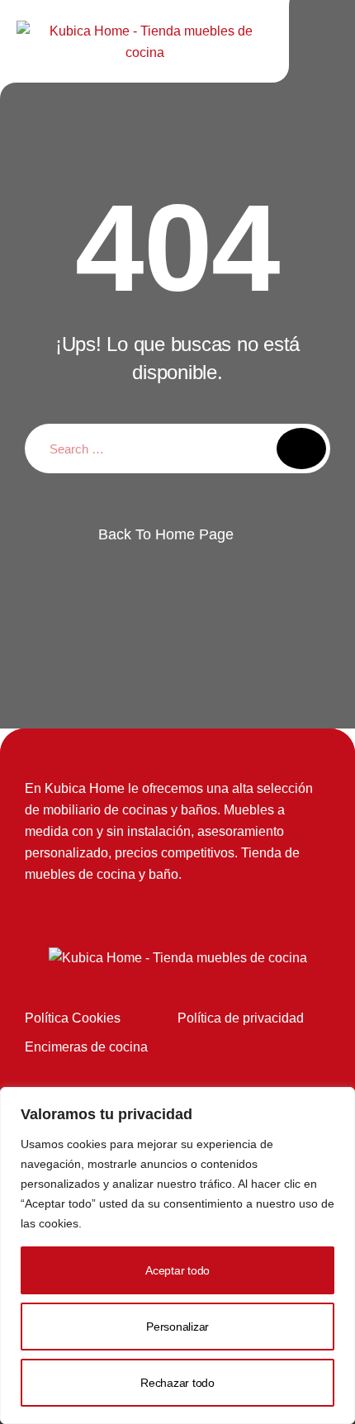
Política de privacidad (241, 1018)
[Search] (301, 448)
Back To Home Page (166, 534)
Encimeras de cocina (86, 1047)
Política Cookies (73, 1018)
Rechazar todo (177, 1382)
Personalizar (177, 1326)
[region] (177, 1255)
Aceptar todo (177, 1270)
